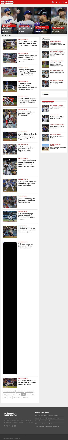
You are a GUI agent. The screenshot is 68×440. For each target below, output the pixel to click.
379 (10, 397)
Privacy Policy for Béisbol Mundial (23, 436)
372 (9, 394)
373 (14, 394)
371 (5, 394)
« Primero (20, 391)
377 (33, 394)
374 (19, 394)
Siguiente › (17, 397)
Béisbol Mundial (7, 436)
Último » (25, 397)
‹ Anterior (29, 391)
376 (28, 394)
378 (5, 397)
